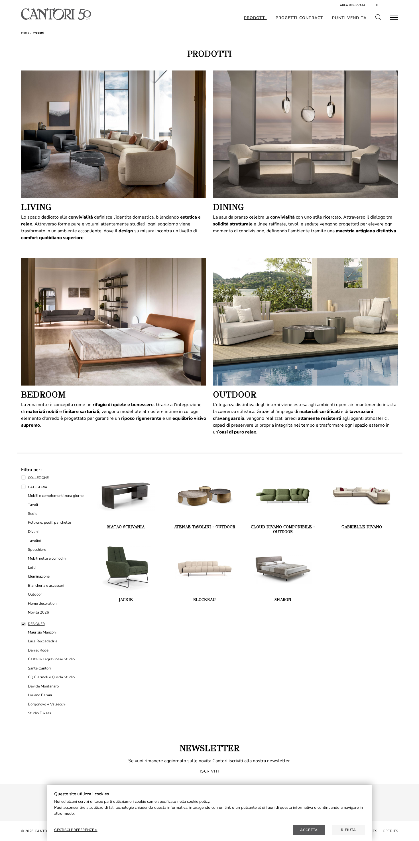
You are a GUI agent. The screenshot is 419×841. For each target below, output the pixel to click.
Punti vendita (349, 18)
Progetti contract (300, 18)
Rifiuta (348, 830)
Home (25, 33)
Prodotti (255, 18)
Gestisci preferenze (74, 830)
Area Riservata (352, 5)
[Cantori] (56, 14)
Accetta (309, 830)
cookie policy (198, 801)
